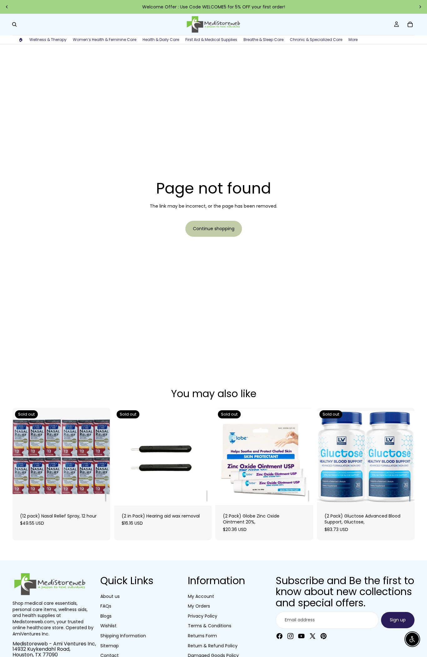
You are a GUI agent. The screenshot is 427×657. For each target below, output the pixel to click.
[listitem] (353, 40)
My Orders (199, 606)
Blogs (106, 616)
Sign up (398, 619)
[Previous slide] (7, 7)
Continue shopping (213, 228)
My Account (201, 596)
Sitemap (109, 645)
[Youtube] (301, 635)
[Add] (105, 496)
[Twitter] (312, 635)
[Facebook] (279, 635)
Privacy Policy (202, 616)
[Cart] (410, 24)
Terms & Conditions (209, 626)
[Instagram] (290, 635)
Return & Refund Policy (213, 645)
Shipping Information (123, 635)
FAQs (105, 606)
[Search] (14, 24)
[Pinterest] (323, 635)
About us (110, 596)
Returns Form (202, 635)
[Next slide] (420, 7)
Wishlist (108, 626)
